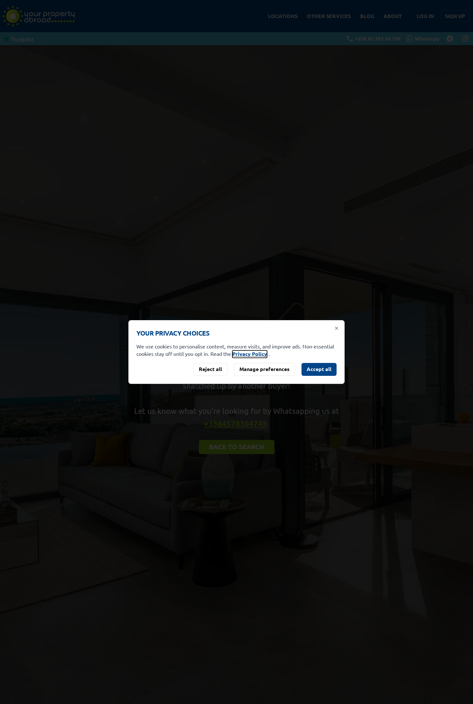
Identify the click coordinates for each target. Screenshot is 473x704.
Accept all (319, 369)
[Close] (336, 328)
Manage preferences (264, 369)
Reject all (210, 369)
